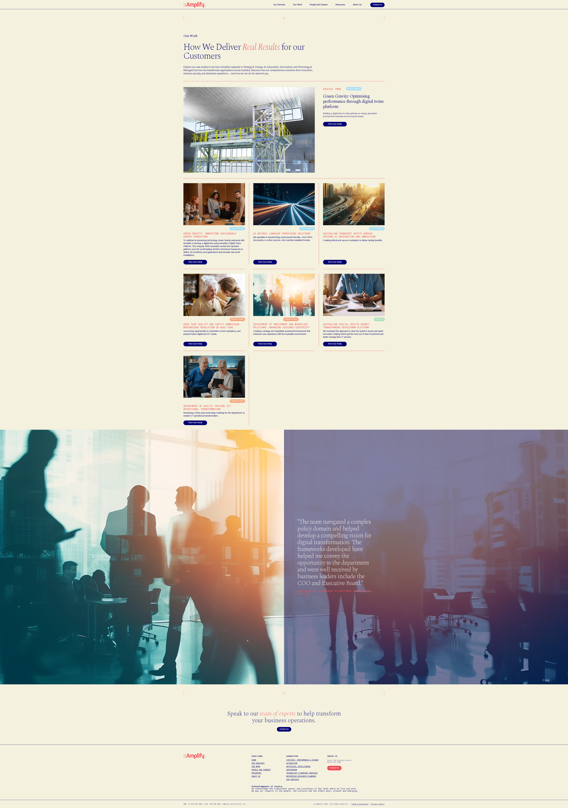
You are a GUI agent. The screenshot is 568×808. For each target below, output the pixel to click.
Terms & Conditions (360, 804)
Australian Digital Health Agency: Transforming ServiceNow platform (346, 326)
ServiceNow (291, 769)
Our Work (297, 5)
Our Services (279, 5)
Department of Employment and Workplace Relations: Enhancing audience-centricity (281, 326)
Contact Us (377, 5)
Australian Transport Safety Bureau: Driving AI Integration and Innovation (349, 235)
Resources (340, 5)
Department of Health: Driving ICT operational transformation (207, 407)
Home (254, 760)
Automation (291, 763)
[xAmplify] (194, 5)
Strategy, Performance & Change (302, 760)
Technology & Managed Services (302, 773)
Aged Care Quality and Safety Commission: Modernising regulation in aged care (211, 326)
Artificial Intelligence (298, 766)
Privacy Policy (378, 804)
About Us (357, 5)
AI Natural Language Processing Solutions (281, 233)
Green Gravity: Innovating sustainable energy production (209, 235)
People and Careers (319, 5)
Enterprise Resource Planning (301, 776)
